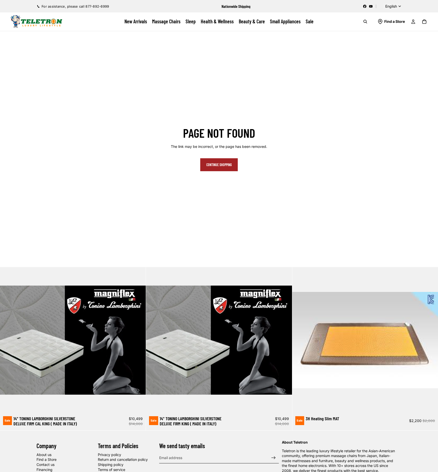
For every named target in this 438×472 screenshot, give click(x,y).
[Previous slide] (7, 340)
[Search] (365, 21)
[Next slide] (138, 340)
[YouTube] (371, 6)
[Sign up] (273, 457)
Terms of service (111, 469)
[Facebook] (365, 6)
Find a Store (46, 459)
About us (43, 454)
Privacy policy (109, 454)
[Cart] (424, 21)
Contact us (45, 464)
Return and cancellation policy (123, 459)
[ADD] (138, 405)
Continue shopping (219, 165)
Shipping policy (110, 464)
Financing (44, 469)
